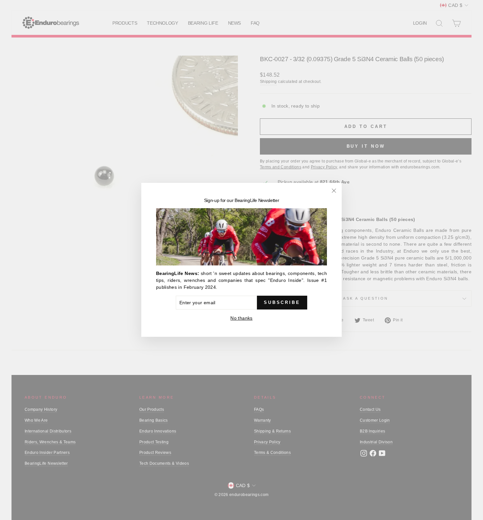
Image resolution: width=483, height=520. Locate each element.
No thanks (241, 318)
